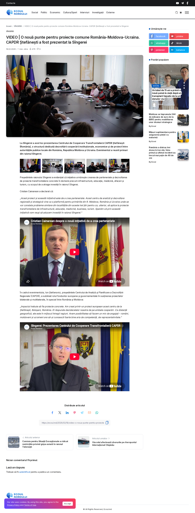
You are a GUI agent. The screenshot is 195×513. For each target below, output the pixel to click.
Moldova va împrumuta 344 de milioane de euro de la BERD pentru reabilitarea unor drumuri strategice (162, 118)
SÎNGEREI (18, 26)
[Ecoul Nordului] (17, 12)
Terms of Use (30, 505)
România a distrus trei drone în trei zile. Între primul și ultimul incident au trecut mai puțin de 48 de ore (162, 152)
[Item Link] (183, 120)
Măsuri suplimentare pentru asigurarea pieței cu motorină (162, 135)
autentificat (24, 472)
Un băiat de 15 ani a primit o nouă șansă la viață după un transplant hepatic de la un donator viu (166, 94)
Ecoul (160, 104)
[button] (184, 82)
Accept (67, 503)
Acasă (8, 26)
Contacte (10, 3)
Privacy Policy (13, 505)
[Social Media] (177, 3)
